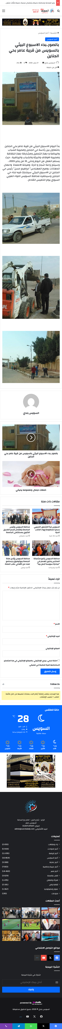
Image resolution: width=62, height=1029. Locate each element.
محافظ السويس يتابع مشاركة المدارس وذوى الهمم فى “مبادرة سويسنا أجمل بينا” (47, 561)
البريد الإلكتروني (53, 636)
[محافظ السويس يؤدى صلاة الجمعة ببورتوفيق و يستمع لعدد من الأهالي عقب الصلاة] (16, 548)
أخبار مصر (54, 871)
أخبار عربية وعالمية (50, 866)
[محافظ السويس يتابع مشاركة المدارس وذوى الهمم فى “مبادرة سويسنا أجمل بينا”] (46, 548)
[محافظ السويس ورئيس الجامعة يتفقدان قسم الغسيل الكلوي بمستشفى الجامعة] (16, 516)
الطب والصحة (52, 875)
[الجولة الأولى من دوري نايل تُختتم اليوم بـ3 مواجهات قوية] (31, 924)
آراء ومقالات (53, 844)
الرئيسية (53, 33)
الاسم (57, 624)
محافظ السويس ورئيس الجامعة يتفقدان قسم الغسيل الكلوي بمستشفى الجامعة (16, 529)
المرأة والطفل (52, 880)
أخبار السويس (43, 33)
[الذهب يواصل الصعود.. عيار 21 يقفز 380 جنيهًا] (11, 936)
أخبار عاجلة (53, 862)
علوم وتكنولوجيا (51, 889)
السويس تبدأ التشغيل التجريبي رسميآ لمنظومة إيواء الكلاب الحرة (47, 529)
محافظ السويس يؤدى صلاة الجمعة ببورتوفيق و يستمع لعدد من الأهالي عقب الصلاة (17, 561)
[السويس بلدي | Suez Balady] (43, 11)
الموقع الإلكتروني (53, 648)
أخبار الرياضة (53, 853)
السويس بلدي (50, 62)
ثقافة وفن (53, 884)
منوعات (54, 893)
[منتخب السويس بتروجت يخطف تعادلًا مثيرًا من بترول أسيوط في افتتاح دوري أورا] (11, 924)
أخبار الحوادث (53, 848)
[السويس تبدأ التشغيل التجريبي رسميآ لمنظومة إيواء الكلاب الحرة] (46, 516)
